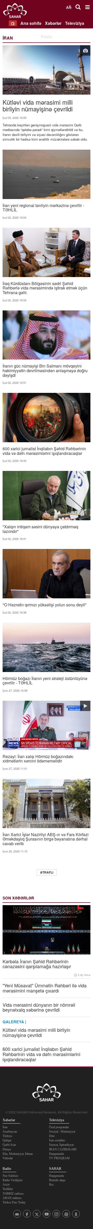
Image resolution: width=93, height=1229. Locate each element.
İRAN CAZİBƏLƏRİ (62, 1149)
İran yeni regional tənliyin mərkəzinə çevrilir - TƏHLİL (43, 207)
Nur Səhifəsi (10, 1176)
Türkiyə (7, 1136)
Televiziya (74, 23)
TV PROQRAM (59, 1158)
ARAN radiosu (12, 1198)
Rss (51, 1184)
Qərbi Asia (9, 1145)
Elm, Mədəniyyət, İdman (18, 1154)
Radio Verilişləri (12, 1180)
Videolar (8, 1158)
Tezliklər (8, 1189)
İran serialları (57, 1140)
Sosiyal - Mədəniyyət (62, 1131)
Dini (52, 1136)
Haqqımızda (56, 1154)
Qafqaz (7, 1140)
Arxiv (6, 1184)
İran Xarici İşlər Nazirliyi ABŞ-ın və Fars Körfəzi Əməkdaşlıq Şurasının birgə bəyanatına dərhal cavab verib (46, 838)
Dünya (7, 1149)
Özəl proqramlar (59, 1127)
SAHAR (17, 12)
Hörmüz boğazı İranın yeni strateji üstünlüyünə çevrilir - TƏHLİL (45, 680)
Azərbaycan (10, 1131)
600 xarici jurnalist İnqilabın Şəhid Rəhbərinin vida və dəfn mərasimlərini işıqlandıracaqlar (44, 450)
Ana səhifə (30, 23)
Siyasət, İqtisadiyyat (61, 1145)
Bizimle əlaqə (57, 1180)
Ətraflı (46, 872)
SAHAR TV (46, 1094)
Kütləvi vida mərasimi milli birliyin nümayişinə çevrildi (38, 104)
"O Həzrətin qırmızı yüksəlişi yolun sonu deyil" (45, 604)
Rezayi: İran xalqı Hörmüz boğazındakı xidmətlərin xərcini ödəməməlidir (38, 758)
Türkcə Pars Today (14, 1202)
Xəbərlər (53, 23)
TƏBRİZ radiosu (13, 1193)
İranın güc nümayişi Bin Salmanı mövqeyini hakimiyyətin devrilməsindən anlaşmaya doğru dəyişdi (45, 370)
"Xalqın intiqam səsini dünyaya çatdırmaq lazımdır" (40, 528)
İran (5, 1127)
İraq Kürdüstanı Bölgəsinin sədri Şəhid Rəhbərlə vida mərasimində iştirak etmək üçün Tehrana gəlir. (45, 287)
